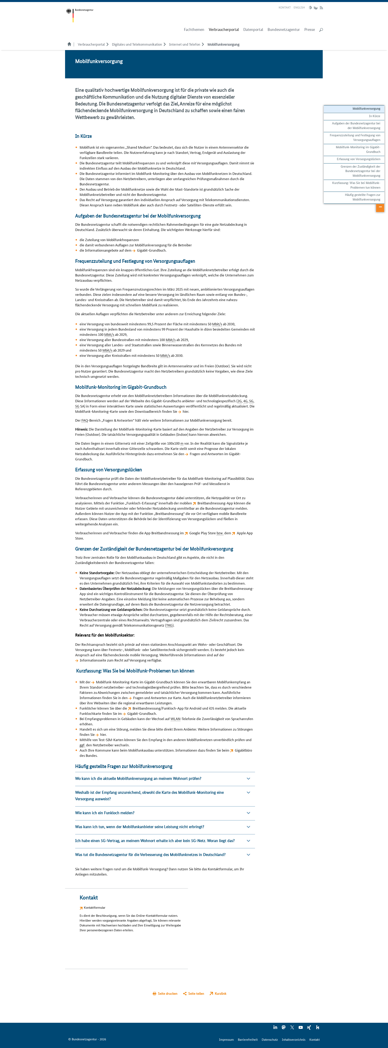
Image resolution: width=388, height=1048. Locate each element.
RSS (321, 8)
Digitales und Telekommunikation (137, 44)
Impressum (226, 1039)
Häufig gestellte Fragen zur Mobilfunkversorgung (362, 196)
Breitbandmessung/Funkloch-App (158, 708)
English (299, 7)
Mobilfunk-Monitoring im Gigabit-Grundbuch (358, 149)
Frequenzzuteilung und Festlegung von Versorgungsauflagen (355, 137)
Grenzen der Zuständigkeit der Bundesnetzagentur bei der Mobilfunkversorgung (360, 170)
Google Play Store (202, 532)
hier (185, 411)
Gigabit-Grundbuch (151, 250)
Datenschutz (270, 1039)
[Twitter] (292, 1028)
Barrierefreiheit (248, 1039)
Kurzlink (220, 993)
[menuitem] (224, 29)
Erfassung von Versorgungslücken (358, 159)
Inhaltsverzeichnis (293, 1039)
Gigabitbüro (243, 750)
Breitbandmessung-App (215, 502)
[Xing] (309, 1028)
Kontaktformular (94, 907)
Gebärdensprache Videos (315, 8)
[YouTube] (301, 1028)
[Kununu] (318, 1028)
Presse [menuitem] (309, 29)
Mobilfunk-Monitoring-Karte (117, 681)
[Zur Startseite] (79, 15)
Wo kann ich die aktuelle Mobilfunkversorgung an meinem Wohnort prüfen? (138, 778)
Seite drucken (167, 993)
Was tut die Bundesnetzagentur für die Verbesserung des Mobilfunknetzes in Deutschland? (150, 854)
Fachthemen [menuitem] (194, 29)
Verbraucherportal (91, 44)
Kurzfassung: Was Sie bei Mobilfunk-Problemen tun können (355, 185)
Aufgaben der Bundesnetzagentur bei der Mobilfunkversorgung (356, 125)
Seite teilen (196, 993)
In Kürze (374, 116)
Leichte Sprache (311, 8)
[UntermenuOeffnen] (107, 44)
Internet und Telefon (184, 44)
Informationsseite (93, 659)
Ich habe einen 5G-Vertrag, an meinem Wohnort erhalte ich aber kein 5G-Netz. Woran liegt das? (155, 840)
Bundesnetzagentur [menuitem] (284, 29)
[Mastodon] (284, 1028)
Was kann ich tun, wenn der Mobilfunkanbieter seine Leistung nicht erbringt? (139, 826)
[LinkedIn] (275, 1028)
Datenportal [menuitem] (253, 29)
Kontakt (285, 7)
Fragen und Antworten (207, 453)
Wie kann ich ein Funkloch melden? (104, 813)
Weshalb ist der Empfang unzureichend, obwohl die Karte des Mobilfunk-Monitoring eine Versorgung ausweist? (149, 795)
